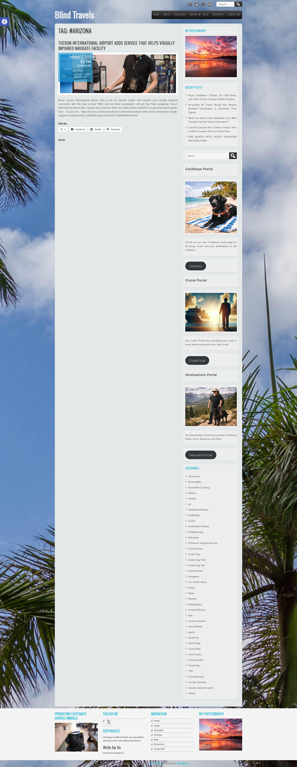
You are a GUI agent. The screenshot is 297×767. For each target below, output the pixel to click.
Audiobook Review (198, 509)
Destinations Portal (200, 455)
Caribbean (195, 266)
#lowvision (86, 75)
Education (180, 14)
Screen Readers (197, 621)
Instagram (193, 576)
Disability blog (195, 532)
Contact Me (234, 14)
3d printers (194, 476)
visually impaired (197, 682)
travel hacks (194, 654)
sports (191, 632)
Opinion (192, 598)
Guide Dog (194, 554)
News (88, 68)
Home (156, 14)
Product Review (196, 609)
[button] (4, 21)
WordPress (183, 763)
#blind (77, 75)
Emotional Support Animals (202, 543)
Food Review (195, 548)
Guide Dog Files (197, 559)
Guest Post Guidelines (113, 753)
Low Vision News (197, 582)
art (189, 504)
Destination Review (198, 526)
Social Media (195, 626)
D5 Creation (156, 763)
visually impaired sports (201, 687)
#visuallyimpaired (83, 78)
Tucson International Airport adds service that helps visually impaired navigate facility (116, 45)
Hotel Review (195, 570)
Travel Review (196, 660)
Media (82, 68)
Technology (194, 643)
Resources (218, 14)
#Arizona (70, 75)
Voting (191, 693)
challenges (194, 515)
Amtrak (192, 498)
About (167, 14)
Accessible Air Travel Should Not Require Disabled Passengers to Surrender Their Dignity (212, 108)
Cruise (191, 520)
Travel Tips (86, 72)
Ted (88, 61)
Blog (205, 14)
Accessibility (194, 481)
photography (195, 604)
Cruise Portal (197, 360)
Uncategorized (196, 676)
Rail (190, 615)
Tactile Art (193, 637)
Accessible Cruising (198, 487)
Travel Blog (76, 72)
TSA (190, 671)
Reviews (194, 14)
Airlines (75, 68)
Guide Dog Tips (196, 565)
